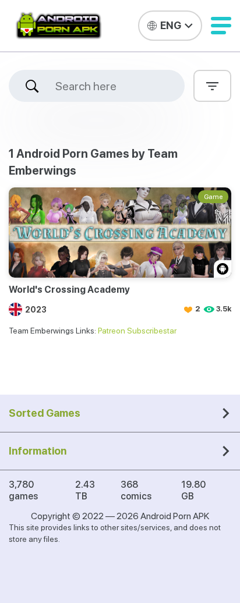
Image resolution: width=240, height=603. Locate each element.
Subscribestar (152, 330)
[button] (221, 25)
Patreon (111, 330)
